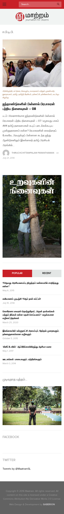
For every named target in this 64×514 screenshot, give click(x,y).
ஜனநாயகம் (7, 94)
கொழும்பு (25, 91)
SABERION (49, 504)
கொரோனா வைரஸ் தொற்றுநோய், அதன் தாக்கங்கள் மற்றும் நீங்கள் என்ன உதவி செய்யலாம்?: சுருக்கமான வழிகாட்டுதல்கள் (28, 315)
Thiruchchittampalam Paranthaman (33, 153)
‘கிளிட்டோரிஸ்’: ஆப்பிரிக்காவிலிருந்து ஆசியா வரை (27, 346)
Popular (17, 273)
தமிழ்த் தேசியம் (24, 94)
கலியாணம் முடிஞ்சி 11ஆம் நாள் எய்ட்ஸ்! (22, 298)
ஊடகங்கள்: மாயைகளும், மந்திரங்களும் (22, 359)
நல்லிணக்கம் (46, 94)
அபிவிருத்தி (7, 91)
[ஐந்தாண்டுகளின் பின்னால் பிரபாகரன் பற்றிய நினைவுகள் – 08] (32, 63)
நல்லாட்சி (36, 94)
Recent (46, 273)
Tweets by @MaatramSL (17, 468)
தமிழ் (15, 94)
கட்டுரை (16, 91)
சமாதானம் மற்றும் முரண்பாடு (42, 91)
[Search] (58, 4)
